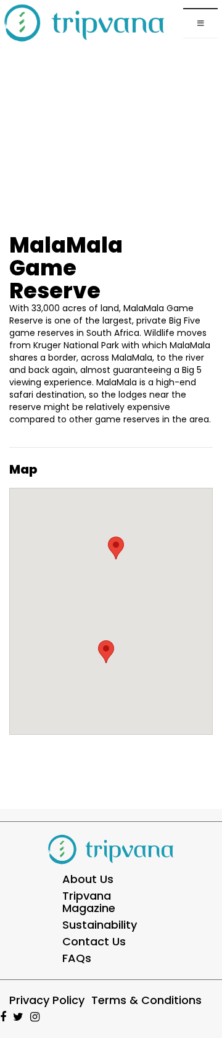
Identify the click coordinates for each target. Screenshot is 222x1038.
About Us (87, 879)
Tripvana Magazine (88, 902)
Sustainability (99, 924)
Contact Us (94, 941)
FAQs (76, 958)
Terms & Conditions (146, 1000)
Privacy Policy (46, 1000)
